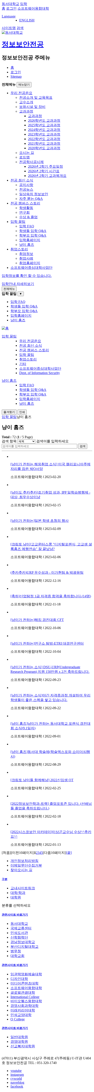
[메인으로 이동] (5, 328)
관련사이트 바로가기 (15, 914)
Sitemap (16, 76)
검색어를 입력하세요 (52, 441)
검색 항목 (9, 441)
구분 (4, 879)
